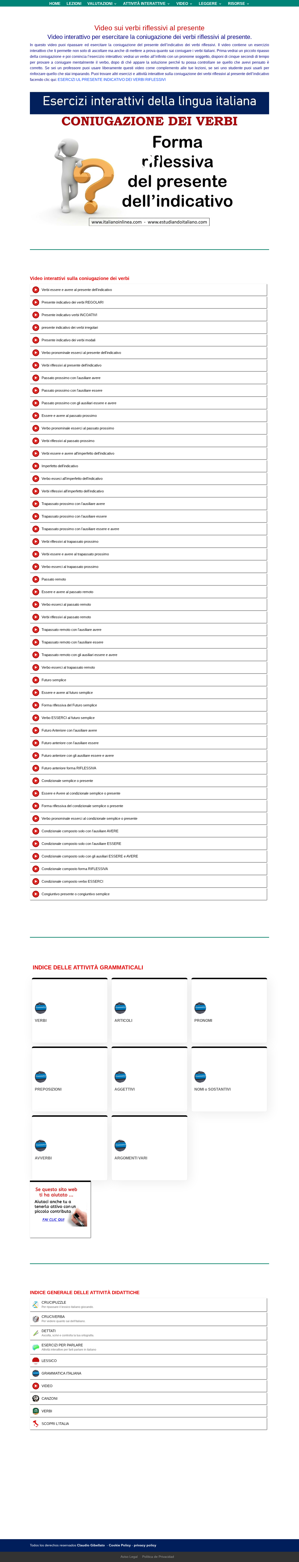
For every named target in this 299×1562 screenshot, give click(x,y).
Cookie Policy (120, 1545)
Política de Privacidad (158, 1557)
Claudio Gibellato (91, 1545)
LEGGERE (208, 4)
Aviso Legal (129, 1557)
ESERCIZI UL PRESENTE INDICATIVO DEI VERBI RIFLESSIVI (112, 80)
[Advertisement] (149, 1504)
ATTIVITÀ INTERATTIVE (144, 4)
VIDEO (182, 4)
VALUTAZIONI (99, 4)
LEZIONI (74, 4)
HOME (55, 4)
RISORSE (236, 4)
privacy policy (145, 1545)
